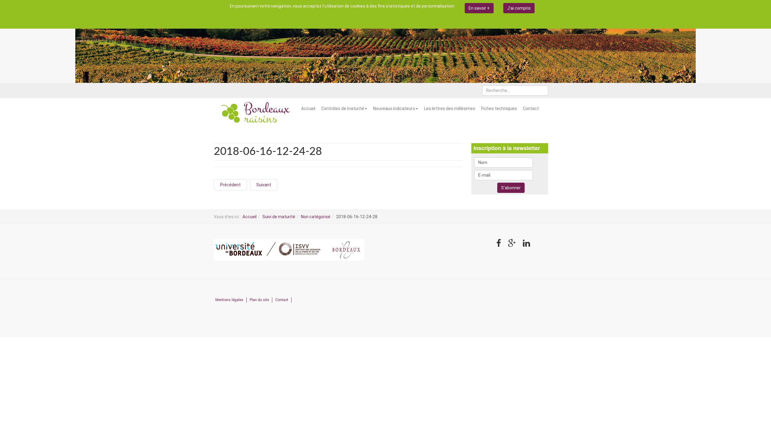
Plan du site (259, 300)
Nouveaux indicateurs (394, 108)
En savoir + (479, 8)
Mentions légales (229, 300)
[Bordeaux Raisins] (256, 113)
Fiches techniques (499, 108)
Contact (531, 108)
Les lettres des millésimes (449, 108)
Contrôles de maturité (342, 108)
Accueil (308, 108)
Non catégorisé (315, 216)
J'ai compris (519, 8)
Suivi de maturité (278, 216)
